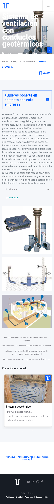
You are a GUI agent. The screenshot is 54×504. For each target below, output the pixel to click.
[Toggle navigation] (48, 5)
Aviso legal (29, 497)
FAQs (46, 497)
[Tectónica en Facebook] (41, 481)
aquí (30, 459)
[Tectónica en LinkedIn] (32, 481)
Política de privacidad (14, 497)
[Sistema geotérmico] (28, 389)
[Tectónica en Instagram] (36, 481)
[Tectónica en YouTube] (27, 481)
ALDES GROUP (12, 198)
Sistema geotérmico (18, 406)
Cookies (39, 497)
